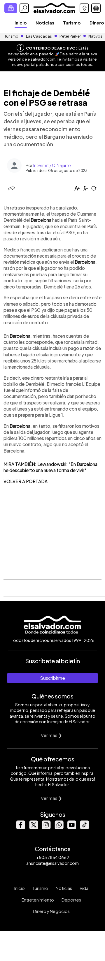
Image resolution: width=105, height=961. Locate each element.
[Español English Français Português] (96, 8)
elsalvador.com (41, 59)
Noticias (45, 22)
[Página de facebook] (20, 827)
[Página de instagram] (46, 827)
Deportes (71, 899)
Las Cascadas (39, 36)
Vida (84, 888)
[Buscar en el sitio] (24, 8)
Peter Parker (70, 36)
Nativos (95, 36)
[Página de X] (33, 827)
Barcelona (41, 220)
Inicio (21, 22)
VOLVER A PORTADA (26, 481)
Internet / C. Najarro (52, 165)
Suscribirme (52, 678)
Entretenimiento (38, 899)
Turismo (72, 22)
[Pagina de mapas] (84, 8)
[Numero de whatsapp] (59, 827)
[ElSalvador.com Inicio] (54, 7)
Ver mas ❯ (51, 735)
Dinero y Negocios (51, 911)
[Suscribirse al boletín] (10, 8)
